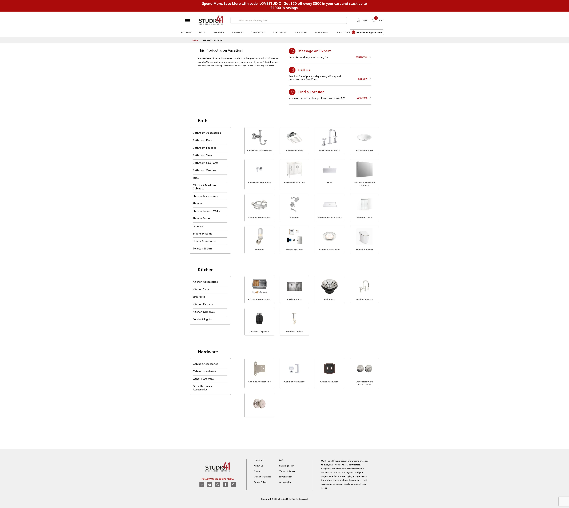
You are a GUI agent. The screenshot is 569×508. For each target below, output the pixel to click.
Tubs (196, 178)
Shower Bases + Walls (206, 211)
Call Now (362, 79)
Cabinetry (258, 32)
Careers (258, 471)
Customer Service (262, 476)
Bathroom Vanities (204, 170)
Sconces (198, 226)
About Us (258, 465)
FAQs (281, 460)
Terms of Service (287, 471)
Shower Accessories (205, 196)
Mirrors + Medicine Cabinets (204, 187)
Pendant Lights (202, 319)
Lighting (237, 32)
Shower (219, 32)
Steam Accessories (204, 241)
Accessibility (285, 482)
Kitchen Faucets (203, 304)
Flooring (301, 32)
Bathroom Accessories (207, 132)
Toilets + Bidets (202, 248)
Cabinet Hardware (204, 371)
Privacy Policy (285, 476)
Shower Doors (201, 218)
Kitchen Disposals (204, 312)
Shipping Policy (286, 465)
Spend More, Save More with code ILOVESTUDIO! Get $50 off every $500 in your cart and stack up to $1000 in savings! (284, 5)
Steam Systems (202, 233)
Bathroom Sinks (202, 155)
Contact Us (361, 57)
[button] (187, 20)
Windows (321, 32)
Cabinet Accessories (205, 364)
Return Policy (260, 482)
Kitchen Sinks (201, 289)
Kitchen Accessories (205, 281)
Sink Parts (199, 296)
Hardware (279, 32)
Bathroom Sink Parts (205, 163)
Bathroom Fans (202, 140)
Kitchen (186, 32)
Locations (343, 32)
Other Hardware (203, 379)
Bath (202, 32)
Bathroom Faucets (204, 147)
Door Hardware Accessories (202, 388)
